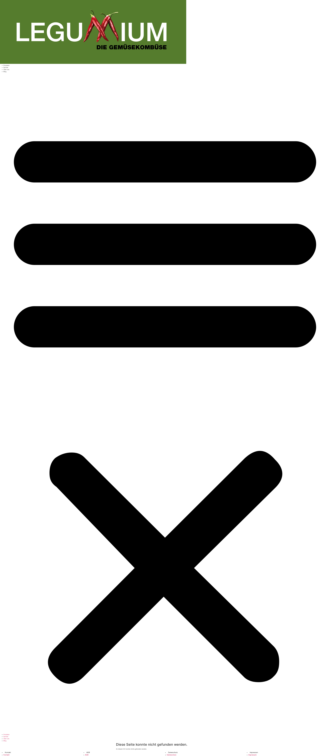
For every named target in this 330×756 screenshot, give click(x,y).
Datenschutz (173, 752)
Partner (5, 67)
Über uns (6, 69)
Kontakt (8, 752)
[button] (165, 403)
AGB (88, 752)
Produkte (6, 65)
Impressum (254, 752)
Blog (4, 71)
